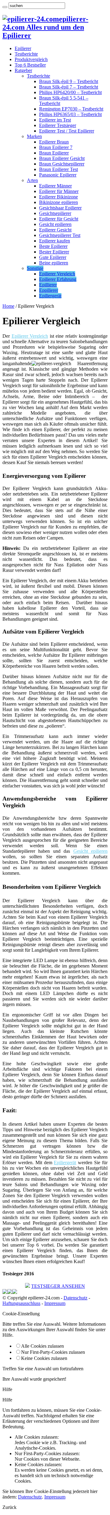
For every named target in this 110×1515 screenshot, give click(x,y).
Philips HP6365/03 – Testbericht (70, 114)
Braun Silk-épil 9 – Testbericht (68, 81)
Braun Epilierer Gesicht (62, 158)
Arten (32, 180)
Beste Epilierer (53, 246)
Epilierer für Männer (59, 191)
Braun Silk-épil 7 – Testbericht (68, 86)
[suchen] (4, 7)
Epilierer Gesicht (55, 229)
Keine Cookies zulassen (44, 1358)
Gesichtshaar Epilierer (60, 207)
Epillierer (48, 284)
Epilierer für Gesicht (58, 218)
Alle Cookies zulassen (42, 1346)
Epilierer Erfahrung (57, 279)
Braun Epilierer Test (58, 169)
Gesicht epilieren (55, 224)
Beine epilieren (53, 262)
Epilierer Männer (55, 185)
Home (8, 306)
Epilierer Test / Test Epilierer (66, 130)
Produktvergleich (31, 59)
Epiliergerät (50, 295)
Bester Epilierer (54, 251)
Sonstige (35, 268)
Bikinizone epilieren (58, 202)
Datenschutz (75, 1297)
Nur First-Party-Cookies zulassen (53, 1352)
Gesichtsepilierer (55, 213)
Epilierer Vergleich (57, 273)
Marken (34, 136)
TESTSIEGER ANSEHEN (58, 1286)
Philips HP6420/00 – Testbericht (70, 92)
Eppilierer (48, 290)
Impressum (54, 1303)
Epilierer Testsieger (57, 125)
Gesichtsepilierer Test (59, 235)
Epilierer (23, 48)
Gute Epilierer (52, 257)
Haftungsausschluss (21, 1303)
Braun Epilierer (54, 152)
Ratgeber (23, 70)
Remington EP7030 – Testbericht (71, 108)
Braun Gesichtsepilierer (61, 163)
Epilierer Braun (54, 141)
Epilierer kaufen (54, 240)
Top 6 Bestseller (30, 64)
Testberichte (26, 53)
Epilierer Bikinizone (58, 196)
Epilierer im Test (55, 119)
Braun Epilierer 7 (55, 147)
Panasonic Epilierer (57, 174)
